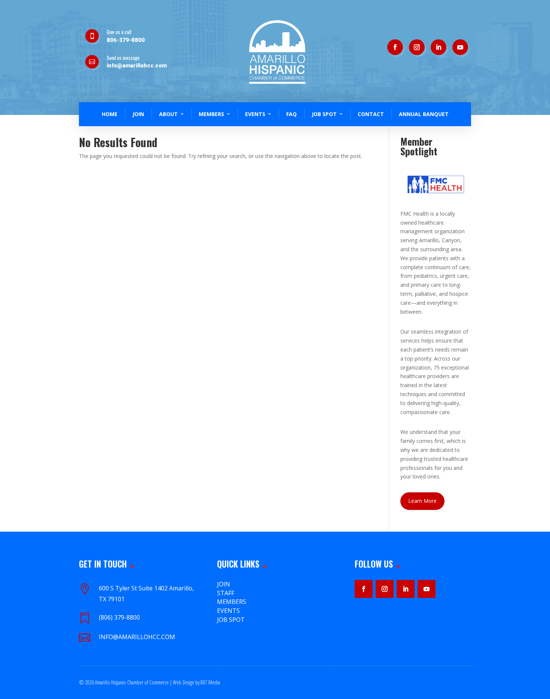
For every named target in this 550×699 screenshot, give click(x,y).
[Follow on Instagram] (417, 47)
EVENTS (228, 611)
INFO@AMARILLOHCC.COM (137, 637)
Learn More (422, 500)
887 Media (210, 682)
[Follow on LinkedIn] (438, 47)
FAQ (291, 114)
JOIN (138, 114)
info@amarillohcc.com (137, 65)
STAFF (225, 593)
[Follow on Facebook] (395, 47)
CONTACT (371, 114)
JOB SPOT (324, 114)
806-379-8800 (126, 40)
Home (109, 114)
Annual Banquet (424, 114)
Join (223, 584)
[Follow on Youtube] (460, 47)
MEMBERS (231, 602)
